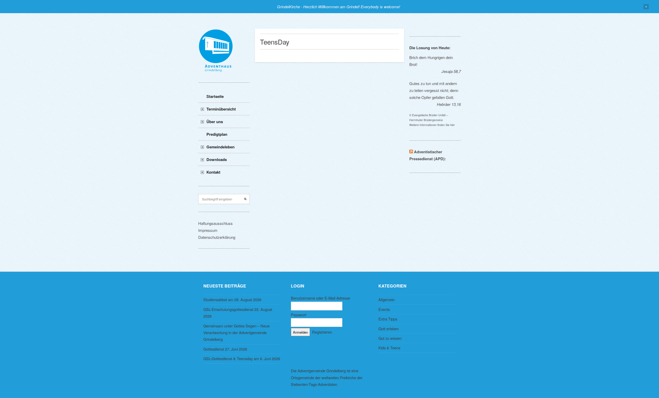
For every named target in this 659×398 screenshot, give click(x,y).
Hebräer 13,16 (449, 104)
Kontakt (213, 172)
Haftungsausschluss (215, 223)
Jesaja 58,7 (451, 71)
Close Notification (646, 6)
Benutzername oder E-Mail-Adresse (320, 298)
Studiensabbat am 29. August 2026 (232, 299)
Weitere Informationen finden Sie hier (432, 125)
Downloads (216, 159)
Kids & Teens (389, 347)
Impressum (208, 230)
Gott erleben (388, 328)
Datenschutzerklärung (216, 237)
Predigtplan (216, 134)
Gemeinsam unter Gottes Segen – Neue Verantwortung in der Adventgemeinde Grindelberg (236, 332)
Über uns (214, 121)
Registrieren (322, 332)
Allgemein (386, 299)
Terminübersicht (221, 109)
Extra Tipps (387, 318)
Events (384, 309)
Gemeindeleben (220, 147)
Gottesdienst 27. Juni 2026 (225, 349)
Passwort (298, 314)
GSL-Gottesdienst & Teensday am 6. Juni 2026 (241, 358)
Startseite (215, 96)
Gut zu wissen (390, 338)
